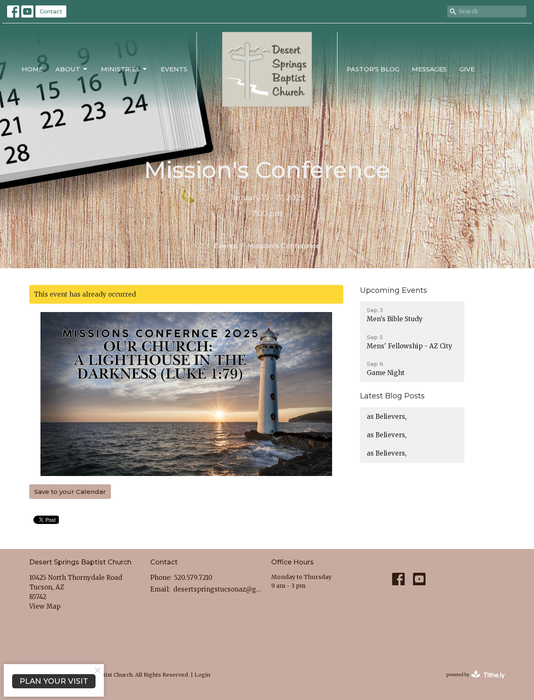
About (67, 69)
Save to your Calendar (70, 492)
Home (32, 69)
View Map (44, 606)
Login (202, 674)
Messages (429, 69)
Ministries (120, 69)
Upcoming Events (393, 290)
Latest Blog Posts (392, 395)
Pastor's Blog (373, 69)
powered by (471, 682)
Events (174, 69)
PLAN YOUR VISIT (54, 681)
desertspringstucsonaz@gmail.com (218, 589)
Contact (51, 11)
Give (467, 69)
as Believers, (387, 417)
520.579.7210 (193, 578)
